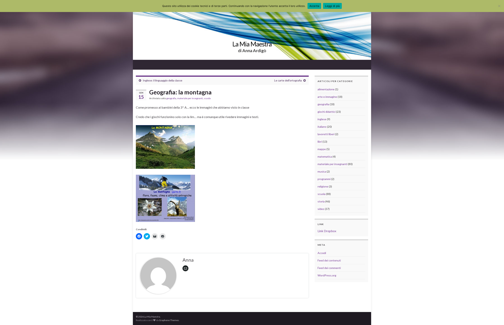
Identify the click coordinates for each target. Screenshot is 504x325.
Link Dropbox (327, 231)
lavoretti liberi (326, 134)
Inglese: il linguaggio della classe (162, 80)
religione (323, 186)
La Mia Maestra (252, 44)
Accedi (322, 253)
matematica (325, 156)
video (321, 209)
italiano (322, 126)
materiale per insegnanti (190, 98)
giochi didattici (326, 111)
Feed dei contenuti (329, 260)
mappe (322, 149)
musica (322, 171)
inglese (322, 119)
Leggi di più (332, 5)
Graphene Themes (169, 320)
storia (321, 201)
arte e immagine (327, 96)
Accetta (314, 5)
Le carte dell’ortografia (288, 80)
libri (320, 141)
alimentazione (326, 89)
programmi (324, 179)
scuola (207, 98)
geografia (171, 98)
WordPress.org (327, 275)
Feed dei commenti (329, 268)
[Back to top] (495, 316)
